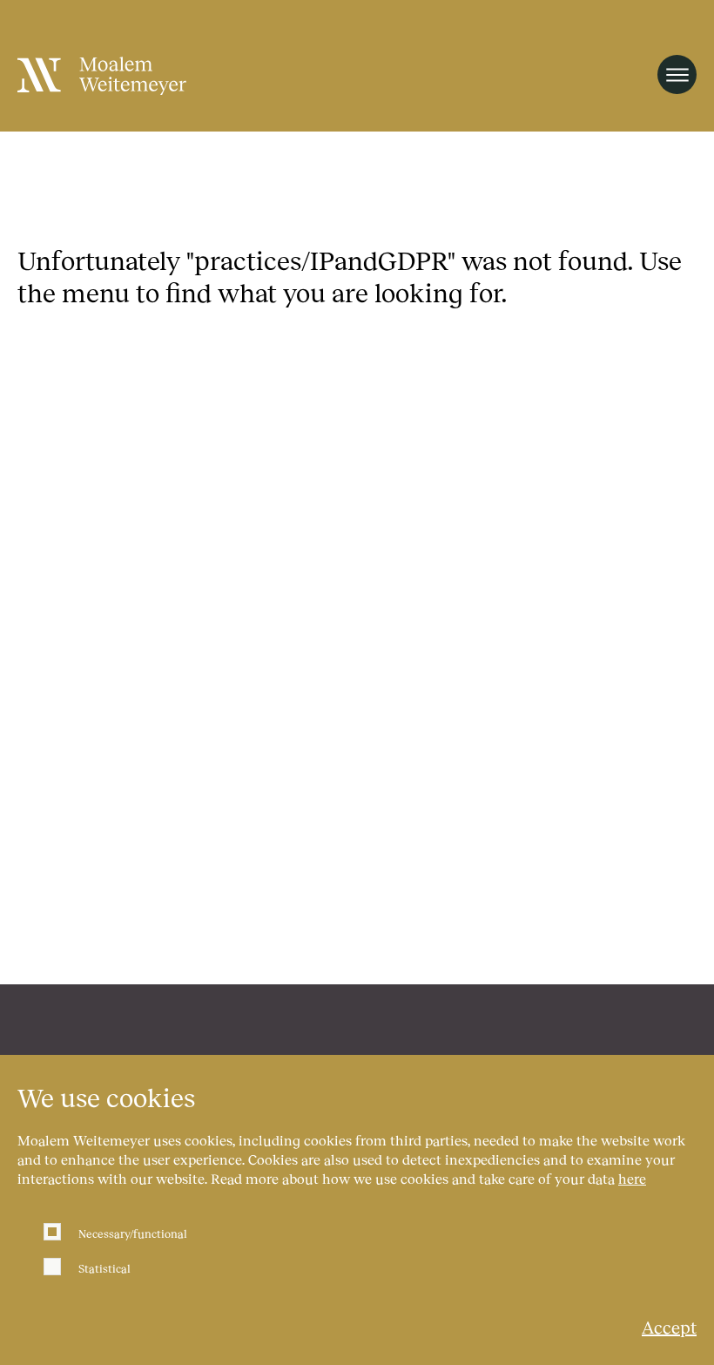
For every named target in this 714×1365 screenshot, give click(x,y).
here (632, 1178)
